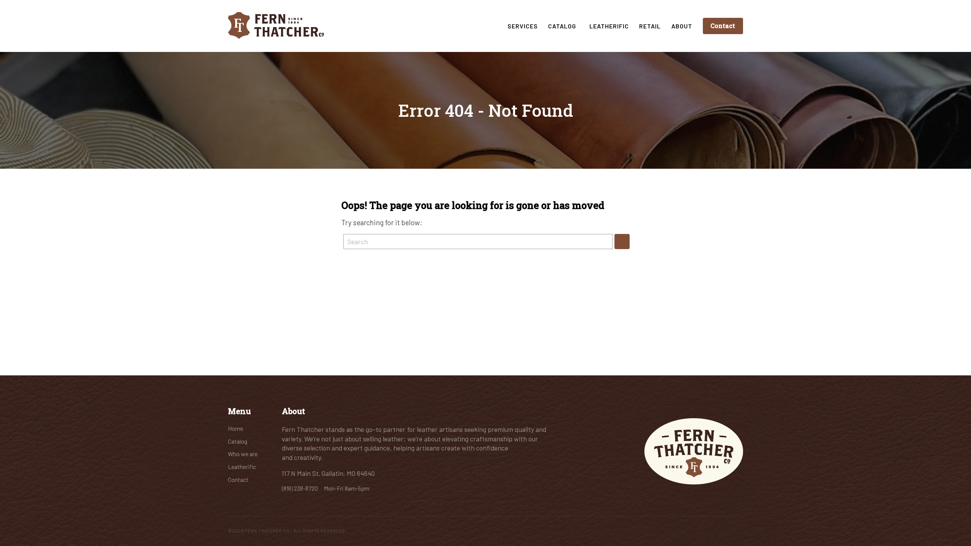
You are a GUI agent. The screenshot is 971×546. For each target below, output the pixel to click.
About (681, 26)
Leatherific (609, 26)
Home (235, 428)
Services (522, 26)
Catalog (563, 26)
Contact (722, 26)
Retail (650, 26)
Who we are (243, 453)
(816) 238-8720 (300, 488)
